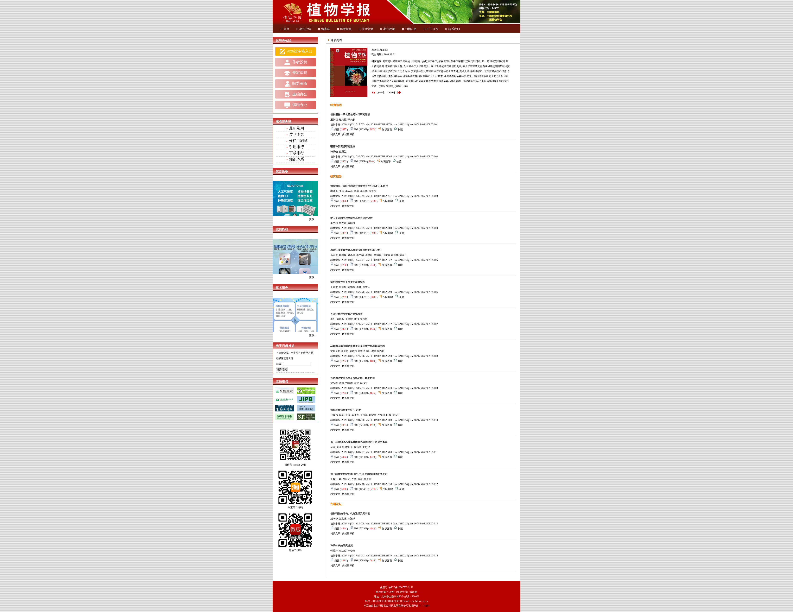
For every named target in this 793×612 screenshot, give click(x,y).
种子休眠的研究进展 (341, 545)
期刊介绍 (305, 29)
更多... (312, 219)
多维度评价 (348, 134)
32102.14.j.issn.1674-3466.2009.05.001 (418, 124)
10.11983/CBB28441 (381, 196)
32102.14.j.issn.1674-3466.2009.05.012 (418, 484)
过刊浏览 (367, 29)
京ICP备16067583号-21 (401, 587)
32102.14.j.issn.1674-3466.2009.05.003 (418, 196)
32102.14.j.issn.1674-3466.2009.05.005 (418, 260)
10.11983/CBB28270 (381, 124)
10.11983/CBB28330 (381, 484)
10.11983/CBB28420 (381, 388)
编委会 (325, 29)
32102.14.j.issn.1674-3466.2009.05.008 (418, 356)
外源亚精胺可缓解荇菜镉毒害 (346, 314)
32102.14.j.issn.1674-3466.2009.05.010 (418, 420)
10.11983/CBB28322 (381, 260)
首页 (286, 29)
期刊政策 (389, 29)
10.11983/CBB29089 (381, 228)
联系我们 (454, 29)
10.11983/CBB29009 (381, 420)
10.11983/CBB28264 (381, 156)
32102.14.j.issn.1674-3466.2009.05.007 (418, 324)
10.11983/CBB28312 (381, 324)
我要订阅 (281, 369)
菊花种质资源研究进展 (342, 146)
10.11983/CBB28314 (381, 523)
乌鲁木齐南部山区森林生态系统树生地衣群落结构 (357, 346)
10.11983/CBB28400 (381, 452)
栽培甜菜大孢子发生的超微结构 (347, 281)
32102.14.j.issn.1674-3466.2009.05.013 (418, 523)
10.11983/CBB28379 (381, 555)
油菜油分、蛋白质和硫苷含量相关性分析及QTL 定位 (359, 185)
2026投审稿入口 (299, 51)
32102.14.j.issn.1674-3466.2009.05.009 (418, 388)
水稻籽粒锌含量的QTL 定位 (345, 410)
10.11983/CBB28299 (381, 292)
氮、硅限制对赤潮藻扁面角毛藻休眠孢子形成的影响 (358, 442)
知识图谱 (387, 129)
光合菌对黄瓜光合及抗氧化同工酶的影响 (352, 378)
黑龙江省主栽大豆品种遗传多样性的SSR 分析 (355, 249)
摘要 (336, 129)
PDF (356, 129)
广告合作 (432, 29)
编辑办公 (299, 105)
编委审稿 (299, 83)
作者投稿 (299, 62)
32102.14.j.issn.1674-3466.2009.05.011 (418, 452)
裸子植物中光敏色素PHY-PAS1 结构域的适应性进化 (358, 474)
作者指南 (345, 29)
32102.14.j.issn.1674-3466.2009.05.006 (418, 292)
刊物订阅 (411, 29)
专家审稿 (299, 73)
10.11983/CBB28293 (381, 356)
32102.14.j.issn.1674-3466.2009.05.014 (418, 555)
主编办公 (299, 94)
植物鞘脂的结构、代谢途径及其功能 (350, 513)
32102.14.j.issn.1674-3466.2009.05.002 (418, 156)
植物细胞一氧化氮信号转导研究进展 (350, 114)
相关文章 (335, 134)
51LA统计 (424, 605)
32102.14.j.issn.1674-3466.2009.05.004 (418, 228)
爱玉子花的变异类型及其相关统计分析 (351, 217)
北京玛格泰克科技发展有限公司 (391, 605)
